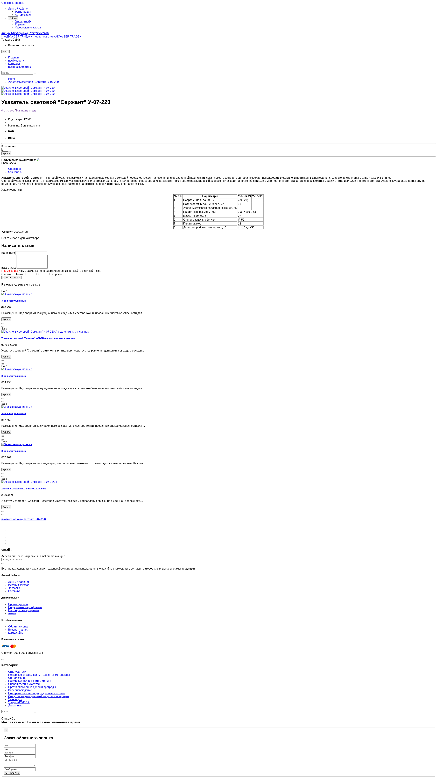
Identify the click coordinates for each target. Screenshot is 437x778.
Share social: (9, 163)
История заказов (18, 585)
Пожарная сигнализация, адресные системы (36, 693)
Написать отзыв (26, 110)
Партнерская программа (23, 610)
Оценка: (6, 274)
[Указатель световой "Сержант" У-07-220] (28, 87)
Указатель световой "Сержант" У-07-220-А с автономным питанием (38, 338)
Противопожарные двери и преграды (32, 687)
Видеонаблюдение (20, 690)
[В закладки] (2, 323)
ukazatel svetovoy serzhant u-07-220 (23, 519)
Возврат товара (18, 629)
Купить (6, 153)
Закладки (14, 588)
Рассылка (14, 591)
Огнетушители (17, 671)
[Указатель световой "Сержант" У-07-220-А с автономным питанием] (45, 331)
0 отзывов (7, 110)
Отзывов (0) (15, 171)
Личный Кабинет (18, 581)
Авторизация (23, 14)
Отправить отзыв (11, 277)
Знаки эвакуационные (13, 301)
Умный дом (15, 699)
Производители (18, 604)
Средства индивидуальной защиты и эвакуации (38, 696)
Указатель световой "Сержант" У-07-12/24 (23, 488)
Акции (12, 613)
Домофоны (15, 705)
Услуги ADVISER (19, 702)
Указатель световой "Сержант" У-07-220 (33, 81)
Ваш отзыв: (8, 267)
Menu (5, 51)
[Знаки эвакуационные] (16, 294)
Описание (14, 168)
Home (12, 78)
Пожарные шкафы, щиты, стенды (29, 680)
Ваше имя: (8, 252)
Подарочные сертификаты (25, 607)
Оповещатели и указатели (24, 684)
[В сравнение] (2, 326)
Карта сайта (15, 632)
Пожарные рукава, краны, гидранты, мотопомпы (39, 674)
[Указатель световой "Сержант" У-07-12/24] (29, 481)
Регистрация (23, 11)
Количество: (9, 146)
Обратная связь (18, 626)
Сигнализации (17, 677)
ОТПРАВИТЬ (12, 773)
